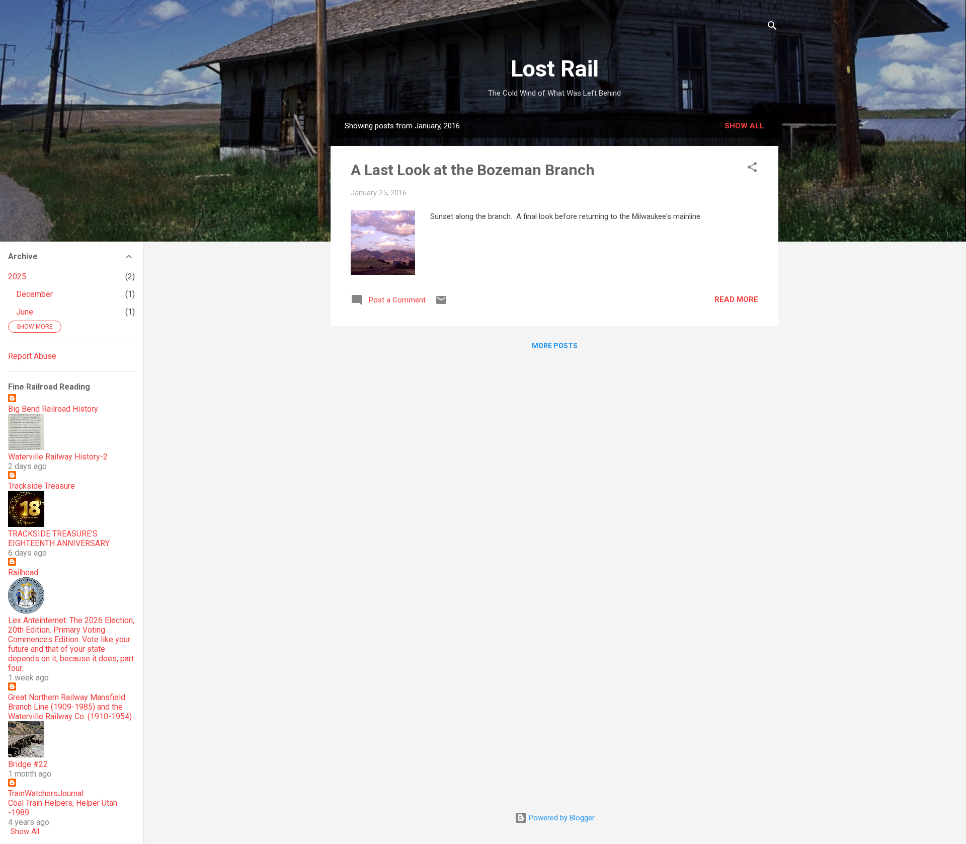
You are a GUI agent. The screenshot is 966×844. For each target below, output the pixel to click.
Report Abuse (32, 356)
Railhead (23, 572)
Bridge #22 (28, 764)
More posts (555, 346)
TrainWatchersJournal (46, 793)
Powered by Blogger (561, 817)
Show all (744, 125)
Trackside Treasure (41, 486)
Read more (736, 299)
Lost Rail (555, 68)
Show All (25, 831)
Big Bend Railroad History (53, 409)
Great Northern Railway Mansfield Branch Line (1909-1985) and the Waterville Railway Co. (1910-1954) (70, 707)
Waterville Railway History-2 (58, 457)
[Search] (772, 27)
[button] (752, 169)
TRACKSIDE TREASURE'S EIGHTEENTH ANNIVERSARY (59, 538)
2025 (17, 276)
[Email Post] (441, 303)
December (34, 294)
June (24, 312)
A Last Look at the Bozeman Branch (473, 170)
